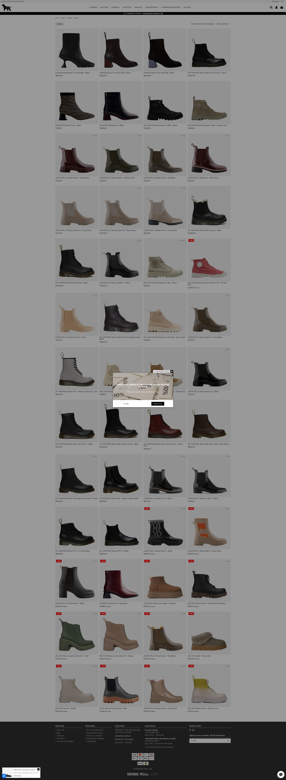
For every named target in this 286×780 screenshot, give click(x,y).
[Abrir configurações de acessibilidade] (4, 776)
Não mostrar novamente (163, 371)
